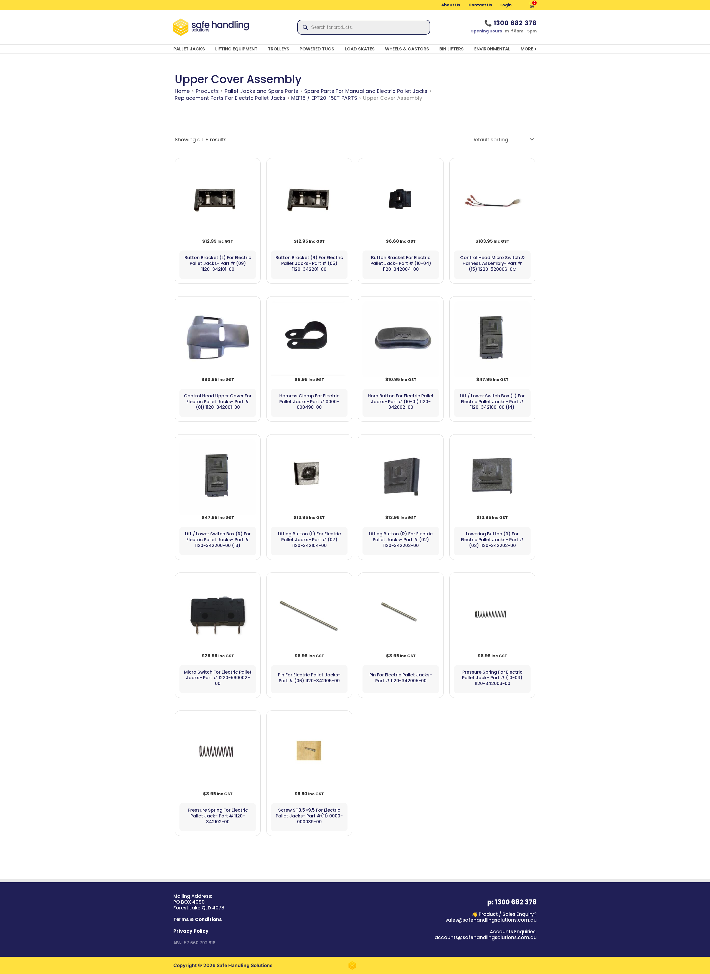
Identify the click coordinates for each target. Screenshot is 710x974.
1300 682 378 (515, 23)
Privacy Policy (191, 931)
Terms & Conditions (197, 919)
